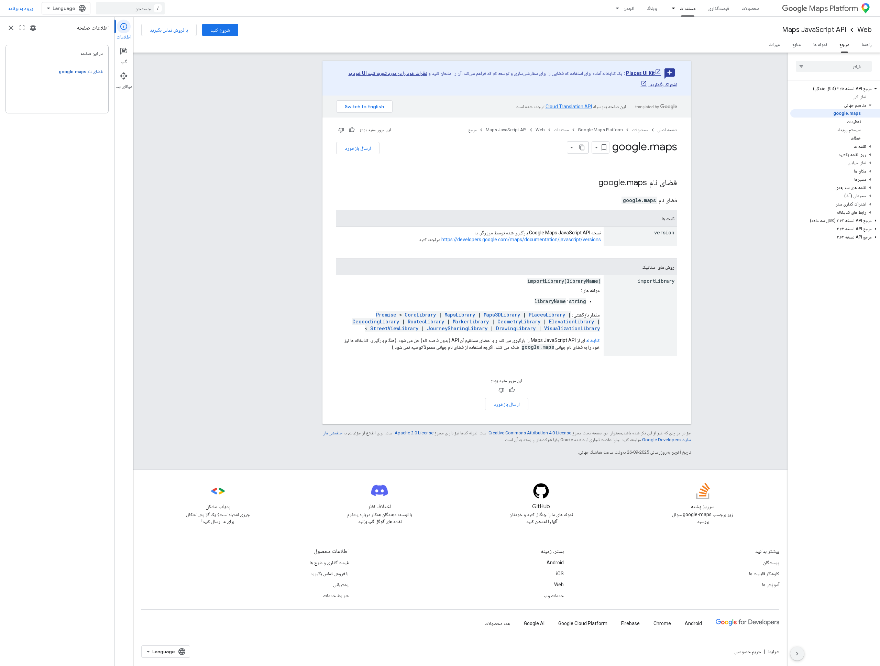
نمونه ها (820, 44)
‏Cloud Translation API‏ (569, 106)
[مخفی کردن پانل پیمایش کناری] (797, 654)
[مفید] (351, 130)
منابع (796, 44)
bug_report (33, 28)
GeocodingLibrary (375, 321)
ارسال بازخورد (358, 148)
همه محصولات (497, 623)
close (11, 28)
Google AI (534, 623)
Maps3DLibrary (502, 314)
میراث (774, 44)
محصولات (750, 8)
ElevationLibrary (571, 321)
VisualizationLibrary (572, 328)
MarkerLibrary (471, 321)
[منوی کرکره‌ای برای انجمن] (615, 8)
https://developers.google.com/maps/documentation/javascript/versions (521, 239)
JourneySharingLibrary (457, 328)
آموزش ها (770, 584)
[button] (835, 89)
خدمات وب (554, 595)
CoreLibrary (420, 314)
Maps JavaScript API (814, 29)
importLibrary (656, 281)
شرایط (773, 651)
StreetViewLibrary (394, 328)
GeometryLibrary (518, 321)
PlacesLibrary (547, 314)
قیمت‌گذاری (718, 8)
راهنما (867, 44)
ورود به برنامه (20, 8)
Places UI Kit (640, 73)
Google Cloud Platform (582, 623)
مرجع (844, 44)
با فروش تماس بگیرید (169, 30)
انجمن (629, 8)
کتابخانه (593, 340)
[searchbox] (834, 66)
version (664, 232)
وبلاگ (652, 8)
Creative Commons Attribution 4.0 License (529, 432)
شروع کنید (220, 30)
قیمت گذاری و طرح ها (329, 562)
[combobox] (130, 8)
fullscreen (22, 28)
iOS (560, 573)
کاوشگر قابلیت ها (764, 573)
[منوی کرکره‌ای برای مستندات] (671, 8)
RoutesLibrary (426, 321)
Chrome (662, 623)
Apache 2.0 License (414, 432)
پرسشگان (771, 562)
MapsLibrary (459, 314)
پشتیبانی (341, 584)
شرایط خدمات (336, 595)
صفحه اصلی (667, 129)
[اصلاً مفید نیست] (341, 130)
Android (555, 562)
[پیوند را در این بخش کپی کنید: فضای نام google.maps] (591, 183)
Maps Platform (833, 8)
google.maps (622, 182)
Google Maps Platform (600, 129)
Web (864, 29)
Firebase (630, 623)
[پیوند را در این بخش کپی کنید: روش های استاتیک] (635, 267)
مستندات (688, 8)
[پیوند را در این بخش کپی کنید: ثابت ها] (655, 219)
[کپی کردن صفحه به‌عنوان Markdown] (582, 147)
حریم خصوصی (747, 651)
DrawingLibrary (516, 328)
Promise (386, 314)
